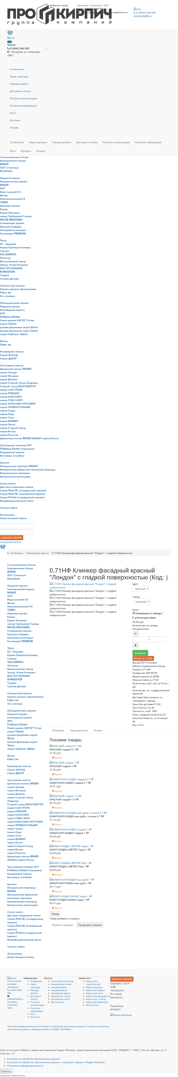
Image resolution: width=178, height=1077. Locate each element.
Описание (58, 730)
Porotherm (6, 171)
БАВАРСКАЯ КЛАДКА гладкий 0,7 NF (70, 782)
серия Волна (8, 431)
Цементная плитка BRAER (15, 369)
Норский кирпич (10, 205)
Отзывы (14, 127)
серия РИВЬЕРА (9, 393)
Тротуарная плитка (11, 365)
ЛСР (2, 188)
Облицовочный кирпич (14, 303)
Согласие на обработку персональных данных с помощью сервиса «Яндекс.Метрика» (56, 1062)
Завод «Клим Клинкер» (14, 264)
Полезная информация (23, 105)
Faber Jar (5, 292)
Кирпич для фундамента (98, 996)
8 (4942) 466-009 (146, 12)
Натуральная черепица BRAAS (19, 466)
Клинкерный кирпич (12, 310)
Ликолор (5, 257)
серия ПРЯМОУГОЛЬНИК (15, 407)
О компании (17, 69)
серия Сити (7, 417)
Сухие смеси (8, 483)
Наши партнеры (19, 76)
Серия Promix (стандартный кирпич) (22, 497)
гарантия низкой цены (12, 1075)
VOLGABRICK (8, 254)
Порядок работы (19, 83)
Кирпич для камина (95, 990)
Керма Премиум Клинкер (15, 247)
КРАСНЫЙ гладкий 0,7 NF (64, 749)
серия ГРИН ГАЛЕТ (11, 400)
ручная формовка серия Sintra (19, 327)
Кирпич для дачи (94, 987)
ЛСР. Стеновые (9, 167)
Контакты (15, 120)
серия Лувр (7, 414)
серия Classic (8, 323)
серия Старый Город (13, 428)
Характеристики (79, 730)
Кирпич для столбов (96, 999)
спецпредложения (10, 542)
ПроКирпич (16, 553)
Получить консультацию (23, 98)
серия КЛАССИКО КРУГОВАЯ (17, 403)
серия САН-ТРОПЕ (11, 389)
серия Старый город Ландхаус (19, 382)
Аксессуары (7, 514)
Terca (3, 240)
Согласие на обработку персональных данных (62, 1026)
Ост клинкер (7, 296)
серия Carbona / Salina (13, 334)
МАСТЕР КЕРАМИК (11, 268)
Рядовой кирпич (10, 306)
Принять (6, 1071)
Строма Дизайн (9, 278)
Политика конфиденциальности (23, 1026)
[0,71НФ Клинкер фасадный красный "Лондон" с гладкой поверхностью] (91, 585)
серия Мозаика (9, 375)
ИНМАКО (115, 1009)
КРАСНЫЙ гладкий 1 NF (63, 766)
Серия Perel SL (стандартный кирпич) (23, 490)
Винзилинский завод (13, 261)
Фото (13, 113)
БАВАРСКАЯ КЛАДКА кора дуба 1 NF (71, 883)
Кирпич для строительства (93, 983)
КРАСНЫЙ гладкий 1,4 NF (64, 799)
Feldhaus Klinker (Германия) (17, 448)
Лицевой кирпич (10, 178)
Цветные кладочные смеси (16, 487)
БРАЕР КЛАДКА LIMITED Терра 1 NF (70, 849)
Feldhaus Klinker (10, 316)
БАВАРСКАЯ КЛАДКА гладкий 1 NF (69, 833)
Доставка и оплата (20, 91)
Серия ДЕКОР (8, 358)
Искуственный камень (13, 518)
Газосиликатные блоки (14, 157)
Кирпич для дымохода (97, 1001)
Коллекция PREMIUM (13, 233)
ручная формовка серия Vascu (19, 330)
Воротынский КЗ (10, 191)
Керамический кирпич (13, 181)
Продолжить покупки (90, 925)
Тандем (4, 275)
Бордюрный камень (12, 452)
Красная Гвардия (10, 226)
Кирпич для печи (94, 993)
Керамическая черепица (15, 473)
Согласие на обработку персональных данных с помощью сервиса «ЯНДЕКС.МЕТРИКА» (58, 1028)
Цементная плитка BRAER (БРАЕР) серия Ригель (29, 438)
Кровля (4, 462)
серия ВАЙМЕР (9, 421)
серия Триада (8, 372)
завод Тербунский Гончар (16, 216)
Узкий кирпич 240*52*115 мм (17, 320)
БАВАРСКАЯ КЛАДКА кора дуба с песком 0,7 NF (77, 816)
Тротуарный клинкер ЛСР (15, 445)
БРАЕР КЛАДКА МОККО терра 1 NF (70, 899)
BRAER (4, 164)
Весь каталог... (58, 1001)
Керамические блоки (13, 160)
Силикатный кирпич (12, 285)
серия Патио (7, 424)
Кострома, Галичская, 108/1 (93, 5)
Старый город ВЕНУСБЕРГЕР (18, 386)
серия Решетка (9, 434)
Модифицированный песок (17, 500)
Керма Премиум (9, 212)
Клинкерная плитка (11, 351)
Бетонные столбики (12, 455)
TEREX (4, 202)
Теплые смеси (8, 507)
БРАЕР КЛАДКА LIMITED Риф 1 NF (69, 866)
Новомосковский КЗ (12, 198)
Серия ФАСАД (9, 355)
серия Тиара (7, 410)
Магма (4, 195)
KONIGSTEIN (7, 271)
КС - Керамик (8, 244)
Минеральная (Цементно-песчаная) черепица (27, 469)
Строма (4, 251)
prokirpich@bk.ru (143, 16)
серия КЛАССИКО (11, 396)
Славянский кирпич (12, 223)
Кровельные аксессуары (15, 476)
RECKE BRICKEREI (11, 219)
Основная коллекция (13, 230)
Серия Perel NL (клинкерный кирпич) (22, 493)
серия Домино (9, 379)
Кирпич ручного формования (18, 289)
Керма (4, 209)
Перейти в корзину (62, 925)
